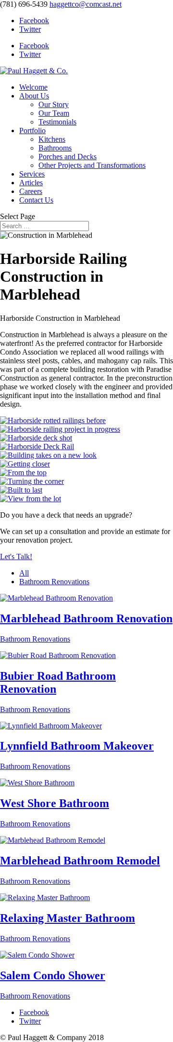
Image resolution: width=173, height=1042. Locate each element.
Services (32, 174)
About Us (34, 96)
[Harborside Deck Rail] (37, 446)
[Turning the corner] (32, 481)
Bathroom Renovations (54, 581)
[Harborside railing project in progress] (60, 429)
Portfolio (32, 130)
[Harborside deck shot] (36, 438)
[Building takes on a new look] (48, 455)
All (24, 573)
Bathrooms (55, 148)
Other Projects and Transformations (92, 165)
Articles (31, 182)
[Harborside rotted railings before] (53, 420)
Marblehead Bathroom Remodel (80, 860)
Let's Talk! (16, 556)
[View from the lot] (30, 498)
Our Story (53, 104)
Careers (30, 191)
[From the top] (23, 472)
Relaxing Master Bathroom (67, 918)
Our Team (53, 113)
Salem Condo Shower (52, 975)
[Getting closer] (25, 464)
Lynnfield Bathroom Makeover (77, 746)
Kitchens (51, 139)
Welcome (33, 87)
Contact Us (36, 200)
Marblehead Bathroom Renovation (86, 618)
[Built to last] (21, 490)
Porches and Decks (67, 156)
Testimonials (57, 122)
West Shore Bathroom (54, 803)
